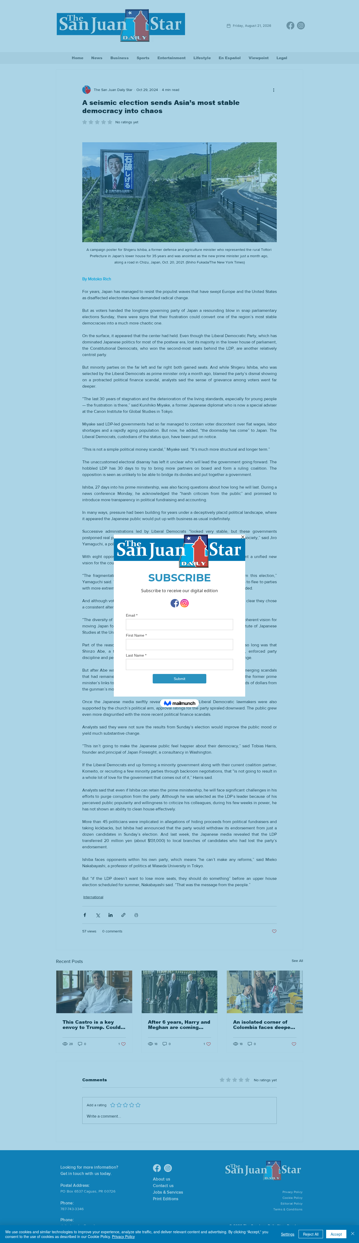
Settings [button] (287, 1234)
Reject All (311, 1234)
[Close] (353, 1234)
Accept (336, 1234)
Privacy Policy (123, 1236)
